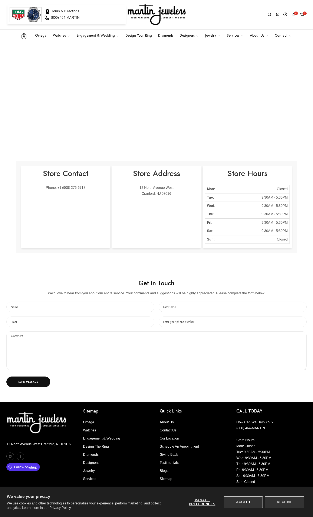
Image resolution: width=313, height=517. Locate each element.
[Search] (269, 15)
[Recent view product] (285, 14)
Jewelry (89, 471)
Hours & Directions (65, 11)
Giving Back (169, 454)
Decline (284, 502)
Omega (88, 422)
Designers (91, 462)
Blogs (164, 471)
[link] (97, 35)
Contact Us (168, 430)
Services (89, 479)
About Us (167, 422)
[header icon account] (277, 15)
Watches (89, 430)
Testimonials (169, 462)
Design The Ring (96, 446)
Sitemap (166, 479)
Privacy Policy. (60, 508)
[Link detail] (10, 456)
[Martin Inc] (156, 14)
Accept (243, 502)
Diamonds (91, 454)
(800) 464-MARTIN (65, 17)
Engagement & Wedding (101, 438)
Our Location (169, 438)
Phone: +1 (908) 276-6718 (65, 187)
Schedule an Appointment (179, 446)
